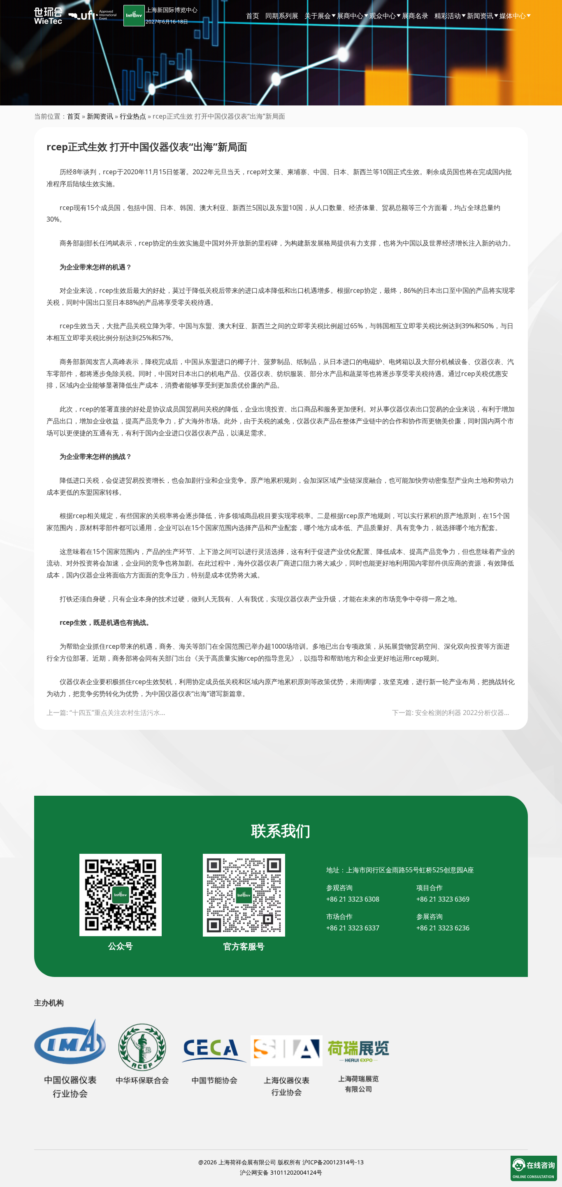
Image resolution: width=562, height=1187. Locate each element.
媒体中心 (512, 15)
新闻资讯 (100, 116)
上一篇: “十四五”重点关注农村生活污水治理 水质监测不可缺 (108, 712)
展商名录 (415, 15)
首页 (252, 15)
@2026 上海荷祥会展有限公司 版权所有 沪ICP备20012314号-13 (281, 1162)
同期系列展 (281, 15)
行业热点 (133, 116)
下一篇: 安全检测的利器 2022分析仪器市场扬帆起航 (454, 712)
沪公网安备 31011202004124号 (281, 1172)
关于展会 (317, 15)
